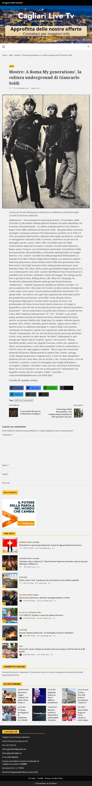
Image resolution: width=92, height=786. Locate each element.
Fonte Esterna (28, 548)
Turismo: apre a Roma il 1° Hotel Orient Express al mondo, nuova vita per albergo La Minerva (53, 562)
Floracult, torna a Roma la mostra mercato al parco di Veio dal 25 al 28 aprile (52, 650)
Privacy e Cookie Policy (54, 778)
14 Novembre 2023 (45, 636)
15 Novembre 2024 (22, 88)
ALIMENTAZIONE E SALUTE (27, 690)
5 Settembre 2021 (45, 618)
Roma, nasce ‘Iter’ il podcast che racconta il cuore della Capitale (49, 580)
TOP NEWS (81, 707)
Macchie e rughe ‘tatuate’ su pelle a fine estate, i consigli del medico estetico (23, 701)
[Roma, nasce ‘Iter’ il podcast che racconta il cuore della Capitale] (10, 580)
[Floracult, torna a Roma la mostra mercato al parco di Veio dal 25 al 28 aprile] (10, 650)
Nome (5, 465)
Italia (11, 66)
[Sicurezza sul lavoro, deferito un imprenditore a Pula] (10, 598)
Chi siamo (32, 778)
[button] (3, 47)
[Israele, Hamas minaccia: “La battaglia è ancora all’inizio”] (10, 633)
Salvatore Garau (29, 601)
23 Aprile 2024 (44, 655)
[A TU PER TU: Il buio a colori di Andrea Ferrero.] (10, 615)
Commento (7, 434)
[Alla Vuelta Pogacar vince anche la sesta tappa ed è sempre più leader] (69, 713)
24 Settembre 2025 (45, 601)
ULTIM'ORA (23, 577)
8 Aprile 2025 (30, 567)
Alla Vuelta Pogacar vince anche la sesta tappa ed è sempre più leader (83, 719)
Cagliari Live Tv (46, 15)
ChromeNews (41, 783)
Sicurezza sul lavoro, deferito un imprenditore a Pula (44, 597)
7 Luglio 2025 (42, 583)
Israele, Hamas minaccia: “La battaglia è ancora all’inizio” (46, 633)
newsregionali (28, 400)
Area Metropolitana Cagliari (29, 595)
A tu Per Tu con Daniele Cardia (30, 612)
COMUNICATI (52, 707)
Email (5, 474)
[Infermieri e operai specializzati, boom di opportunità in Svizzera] (10, 545)
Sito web (6, 483)
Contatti (40, 778)
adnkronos (18, 400)
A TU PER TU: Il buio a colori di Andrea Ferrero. (41, 615)
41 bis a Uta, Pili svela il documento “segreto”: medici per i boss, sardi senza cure (83, 702)
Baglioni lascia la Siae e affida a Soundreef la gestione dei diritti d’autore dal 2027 (53, 702)
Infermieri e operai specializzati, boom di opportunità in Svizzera (50, 545)
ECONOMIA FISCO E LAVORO (29, 542)
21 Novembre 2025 (43, 548)
